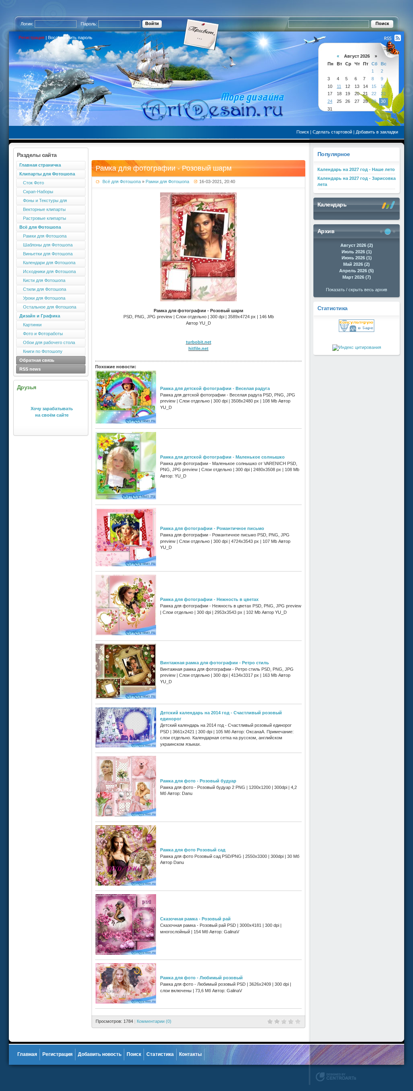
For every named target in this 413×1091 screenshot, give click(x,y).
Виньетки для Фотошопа (46, 253)
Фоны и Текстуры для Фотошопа (41, 201)
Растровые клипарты (42, 218)
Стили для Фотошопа (42, 289)
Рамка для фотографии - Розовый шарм (164, 168)
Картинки (30, 324)
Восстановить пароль (70, 37)
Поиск (302, 131)
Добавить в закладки (377, 131)
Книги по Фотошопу (41, 351)
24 (329, 101)
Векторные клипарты (42, 209)
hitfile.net (198, 348)
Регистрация (31, 37)
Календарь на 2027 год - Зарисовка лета (356, 181)
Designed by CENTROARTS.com (336, 1076)
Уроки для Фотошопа (42, 298)
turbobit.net (198, 342)
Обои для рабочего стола (47, 342)
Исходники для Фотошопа (47, 271)
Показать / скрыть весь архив (356, 289)
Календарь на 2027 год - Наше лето (356, 169)
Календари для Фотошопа (47, 262)
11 (339, 86)
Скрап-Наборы (36, 191)
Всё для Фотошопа (121, 181)
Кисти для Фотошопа (42, 280)
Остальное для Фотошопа (47, 307)
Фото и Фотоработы (41, 333)
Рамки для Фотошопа (43, 236)
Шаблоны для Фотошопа (46, 244)
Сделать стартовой (332, 131)
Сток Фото (31, 182)
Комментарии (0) (154, 1021)
